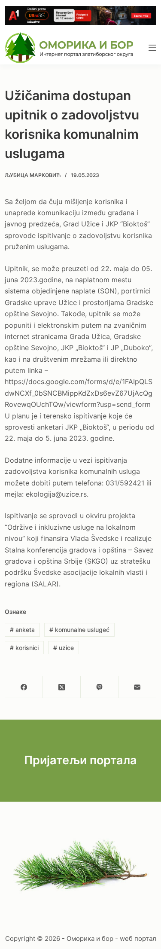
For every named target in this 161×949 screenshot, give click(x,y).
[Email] (137, 687)
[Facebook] (24, 687)
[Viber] (99, 687)
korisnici (24, 647)
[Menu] (152, 48)
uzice (63, 647)
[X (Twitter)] (62, 687)
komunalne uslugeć (79, 629)
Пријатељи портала (80, 760)
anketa (22, 629)
